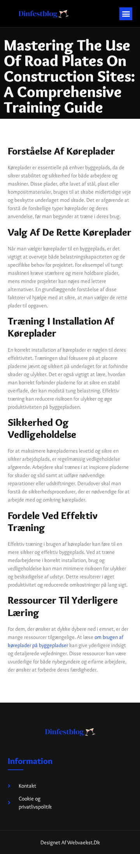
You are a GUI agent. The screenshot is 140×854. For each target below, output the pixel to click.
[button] (125, 13)
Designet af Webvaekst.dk (70, 842)
